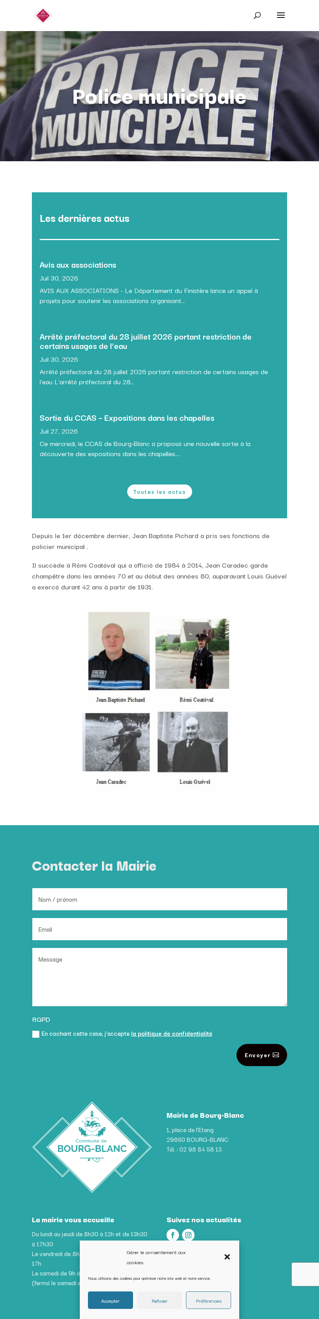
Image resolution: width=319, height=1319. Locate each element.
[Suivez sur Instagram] (188, 1235)
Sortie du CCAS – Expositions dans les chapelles (127, 417)
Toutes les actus (159, 491)
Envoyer (258, 1055)
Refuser (160, 1300)
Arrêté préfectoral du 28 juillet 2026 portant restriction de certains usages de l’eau (146, 341)
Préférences (208, 1300)
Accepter (110, 1300)
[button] (227, 1257)
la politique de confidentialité (171, 1033)
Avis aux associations (78, 264)
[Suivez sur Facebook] (173, 1235)
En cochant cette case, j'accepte (127, 1033)
